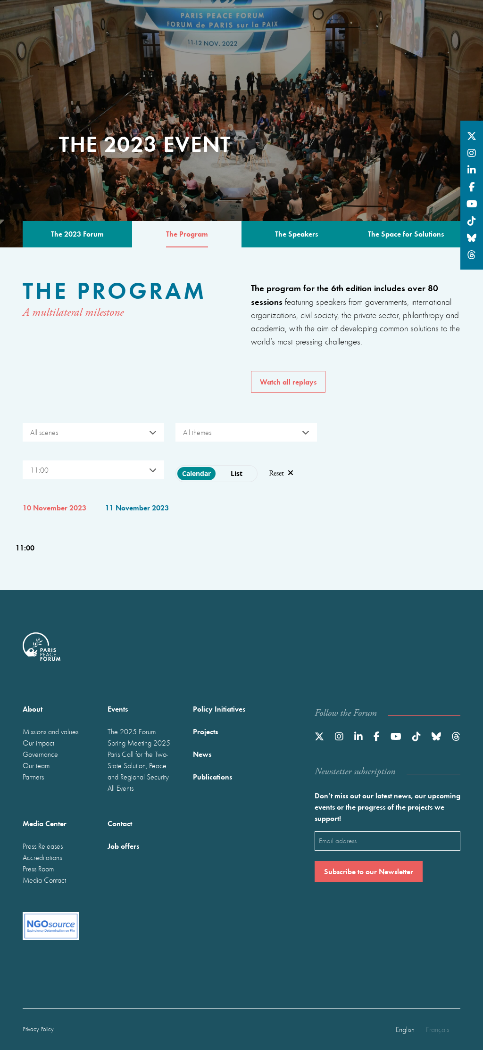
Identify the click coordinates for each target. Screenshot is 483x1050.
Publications (212, 776)
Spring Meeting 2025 (139, 742)
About (32, 709)
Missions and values (50, 731)
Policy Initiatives (219, 709)
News (202, 754)
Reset (276, 473)
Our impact (38, 742)
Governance (40, 754)
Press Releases (43, 846)
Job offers (123, 846)
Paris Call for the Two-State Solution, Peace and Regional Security (138, 765)
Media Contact (44, 880)
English (405, 1029)
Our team (36, 765)
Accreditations (42, 857)
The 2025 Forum (132, 731)
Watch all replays (288, 381)
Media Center (45, 823)
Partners (33, 776)
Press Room (38, 868)
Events (118, 709)
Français (437, 1029)
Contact (120, 823)
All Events (120, 788)
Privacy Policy (38, 1029)
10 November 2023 (54, 507)
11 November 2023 (137, 507)
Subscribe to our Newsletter (368, 871)
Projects (205, 731)
